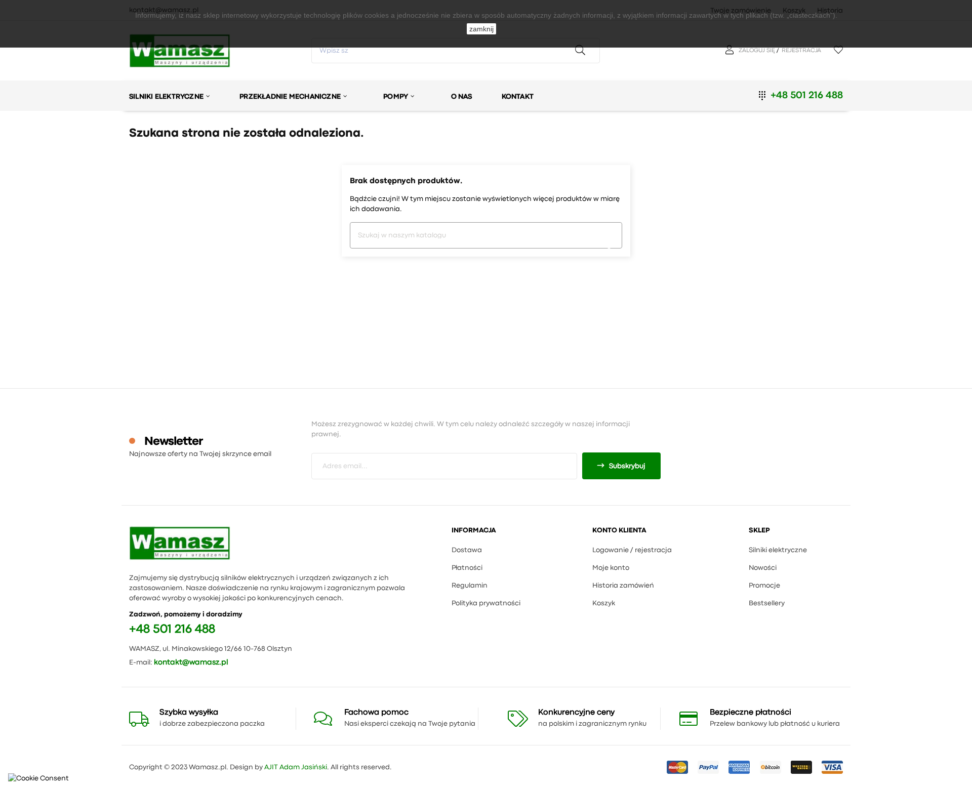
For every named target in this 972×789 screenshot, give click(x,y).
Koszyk (603, 603)
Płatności (467, 568)
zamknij (481, 29)
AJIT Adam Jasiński (295, 767)
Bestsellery (767, 603)
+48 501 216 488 (807, 95)
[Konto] (731, 50)
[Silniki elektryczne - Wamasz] (179, 543)
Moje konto (610, 568)
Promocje (764, 586)
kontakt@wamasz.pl (191, 662)
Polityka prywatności (486, 603)
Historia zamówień (623, 586)
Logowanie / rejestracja (632, 550)
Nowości (763, 568)
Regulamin (470, 586)
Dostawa (467, 550)
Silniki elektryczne (778, 550)
